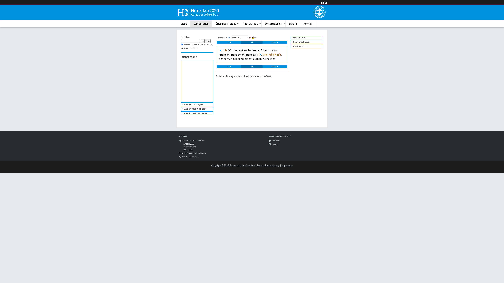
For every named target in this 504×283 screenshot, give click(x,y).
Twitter (275, 144)
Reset (207, 41)
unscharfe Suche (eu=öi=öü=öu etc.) (198, 44)
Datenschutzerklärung (268, 165)
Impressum (287, 165)
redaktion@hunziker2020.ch (194, 153)
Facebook (276, 141)
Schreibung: (222, 37)
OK (202, 41)
